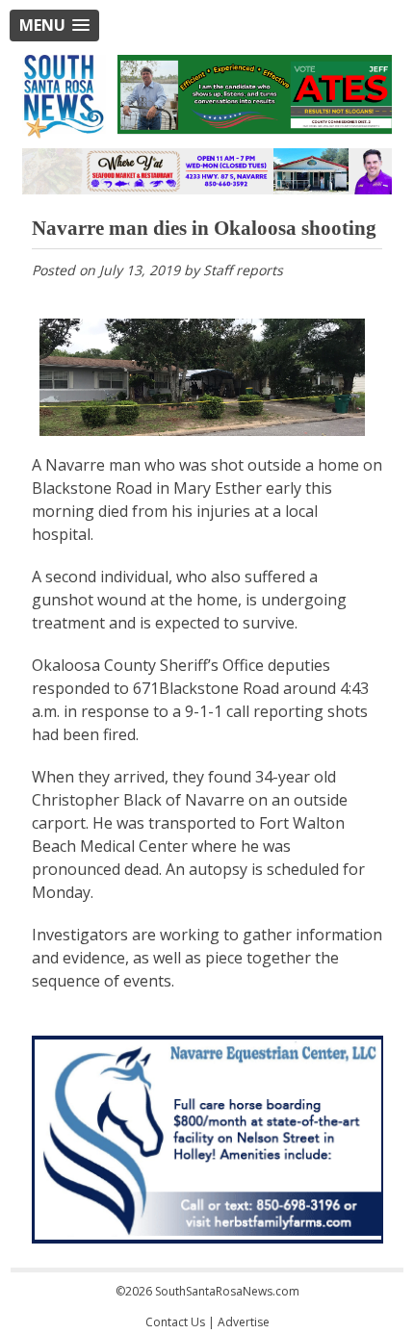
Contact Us (175, 1322)
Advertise (244, 1322)
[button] (54, 25)
